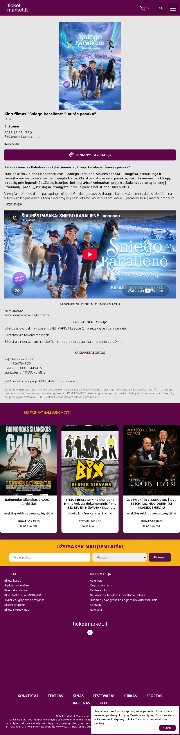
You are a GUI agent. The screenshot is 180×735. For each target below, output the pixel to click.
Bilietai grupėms (14, 605)
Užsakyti (160, 557)
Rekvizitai (96, 610)
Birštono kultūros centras (23, 136)
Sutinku (167, 727)
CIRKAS (130, 695)
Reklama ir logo (100, 590)
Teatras (55, 695)
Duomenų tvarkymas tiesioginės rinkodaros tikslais (123, 600)
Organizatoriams (101, 585)
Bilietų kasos (12, 580)
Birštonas (12, 126)
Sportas (154, 695)
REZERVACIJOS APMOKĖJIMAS (23, 595)
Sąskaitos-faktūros (16, 585)
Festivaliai (104, 695)
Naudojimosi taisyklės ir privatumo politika (117, 595)
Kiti (103, 703)
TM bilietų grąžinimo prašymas (24, 600)
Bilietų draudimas (15, 590)
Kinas (7, 118)
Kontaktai (96, 605)
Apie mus (96, 580)
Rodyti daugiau (13, 204)
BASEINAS (81, 703)
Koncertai (28, 695)
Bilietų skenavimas (16, 610)
